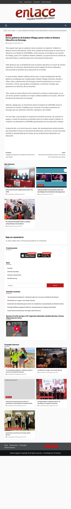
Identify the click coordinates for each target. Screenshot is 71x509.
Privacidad (37, 2)
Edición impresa (46, 2)
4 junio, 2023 (48, 194)
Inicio (20, 2)
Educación (8, 35)
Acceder (10, 268)
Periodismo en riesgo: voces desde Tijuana (21, 300)
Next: (51, 155)
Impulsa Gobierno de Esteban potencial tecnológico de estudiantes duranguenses (51, 191)
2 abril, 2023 (17, 43)
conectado (23, 241)
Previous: (20, 155)
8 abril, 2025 (19, 194)
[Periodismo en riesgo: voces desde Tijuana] (51, 358)
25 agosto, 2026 (52, 372)
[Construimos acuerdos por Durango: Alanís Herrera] (19, 420)
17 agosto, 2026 (52, 405)
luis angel (9, 43)
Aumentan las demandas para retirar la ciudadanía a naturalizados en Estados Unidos (35, 304)
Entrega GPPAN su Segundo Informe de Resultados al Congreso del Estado (31, 307)
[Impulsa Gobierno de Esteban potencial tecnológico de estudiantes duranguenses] (51, 177)
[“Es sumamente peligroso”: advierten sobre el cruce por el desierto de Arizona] (19, 358)
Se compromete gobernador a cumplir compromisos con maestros (18, 223)
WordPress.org (12, 278)
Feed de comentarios (14, 275)
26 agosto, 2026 (20, 374)
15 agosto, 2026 (20, 437)
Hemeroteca (27, 2)
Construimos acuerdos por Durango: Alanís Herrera (24, 310)
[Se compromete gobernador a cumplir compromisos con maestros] (19, 209)
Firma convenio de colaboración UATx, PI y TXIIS (19, 191)
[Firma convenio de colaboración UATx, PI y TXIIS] (19, 177)
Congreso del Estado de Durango (45, 397)
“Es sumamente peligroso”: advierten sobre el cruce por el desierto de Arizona (33, 297)
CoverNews (47, 453)
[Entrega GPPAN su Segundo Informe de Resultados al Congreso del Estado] (51, 389)
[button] (6, 25)
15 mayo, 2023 (16, 226)
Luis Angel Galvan (11, 194)
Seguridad (40, 365)
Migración (8, 365)
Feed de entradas (13, 271)
